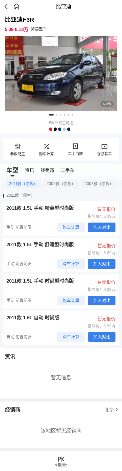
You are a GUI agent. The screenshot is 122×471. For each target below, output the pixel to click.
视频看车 (104, 154)
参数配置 (17, 154)
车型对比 (61, 465)
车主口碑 (75, 154)
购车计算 (46, 154)
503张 (107, 104)
